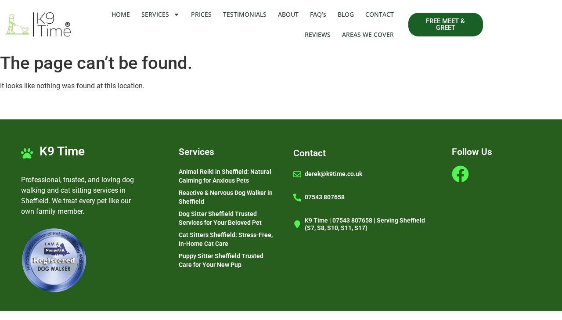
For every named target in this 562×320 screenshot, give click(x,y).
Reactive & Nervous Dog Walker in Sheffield (226, 197)
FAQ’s (318, 14)
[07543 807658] (297, 197)
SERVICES (155, 14)
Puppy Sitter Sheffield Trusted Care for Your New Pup (221, 260)
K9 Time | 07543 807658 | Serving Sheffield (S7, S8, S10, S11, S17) (365, 224)
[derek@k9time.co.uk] (297, 174)
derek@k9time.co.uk (333, 173)
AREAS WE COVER (368, 34)
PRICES (201, 14)
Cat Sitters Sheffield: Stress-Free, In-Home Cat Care (226, 239)
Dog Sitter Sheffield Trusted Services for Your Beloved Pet (220, 218)
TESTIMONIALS (245, 14)
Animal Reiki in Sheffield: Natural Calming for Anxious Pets (225, 176)
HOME (121, 14)
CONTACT (379, 14)
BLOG (346, 14)
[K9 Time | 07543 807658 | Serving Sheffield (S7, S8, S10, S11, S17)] (297, 224)
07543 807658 (325, 197)
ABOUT (288, 14)
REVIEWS (318, 34)
